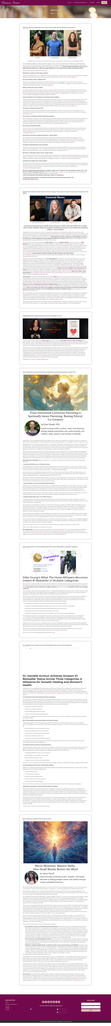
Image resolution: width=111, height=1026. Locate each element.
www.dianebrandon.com (29, 132)
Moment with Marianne (80, 2)
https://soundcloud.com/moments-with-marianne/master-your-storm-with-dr (54, 272)
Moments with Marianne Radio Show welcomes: (35, 70)
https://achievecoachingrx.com (40, 274)
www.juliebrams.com (62, 150)
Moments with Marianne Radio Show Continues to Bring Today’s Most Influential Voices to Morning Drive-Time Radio (55, 192)
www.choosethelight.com (70, 77)
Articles (98, 2)
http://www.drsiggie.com (47, 85)
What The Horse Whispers (29, 585)
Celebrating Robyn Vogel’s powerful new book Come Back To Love (42, 316)
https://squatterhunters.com (30, 256)
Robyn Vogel (45, 340)
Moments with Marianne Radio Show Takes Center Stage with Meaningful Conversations (49, 27)
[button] (70, 2)
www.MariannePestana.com (30, 179)
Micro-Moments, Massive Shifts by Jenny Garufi (37, 819)
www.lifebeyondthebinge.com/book (32, 168)
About (69, 2)
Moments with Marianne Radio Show (64, 232)
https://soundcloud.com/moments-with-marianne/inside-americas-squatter (45, 254)
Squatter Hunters (64, 242)
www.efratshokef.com (60, 534)
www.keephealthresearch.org (60, 123)
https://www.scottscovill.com (30, 290)
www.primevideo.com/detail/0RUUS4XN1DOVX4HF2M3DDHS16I (39, 94)
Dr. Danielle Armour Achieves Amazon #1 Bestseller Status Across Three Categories (47, 645)
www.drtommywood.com (68, 142)
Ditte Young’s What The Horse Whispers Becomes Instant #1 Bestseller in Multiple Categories (50, 547)
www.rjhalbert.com (72, 105)
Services (92, 2)
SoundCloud (60, 175)
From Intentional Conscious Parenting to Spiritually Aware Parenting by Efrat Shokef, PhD (49, 372)
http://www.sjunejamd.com (74, 158)
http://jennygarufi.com (79, 980)
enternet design (67, 1021)
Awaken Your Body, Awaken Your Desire (50, 693)
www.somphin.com (27, 113)
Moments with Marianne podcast (58, 303)
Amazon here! (51, 632)
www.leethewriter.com (65, 93)
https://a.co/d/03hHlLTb (42, 359)
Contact (104, 2)
